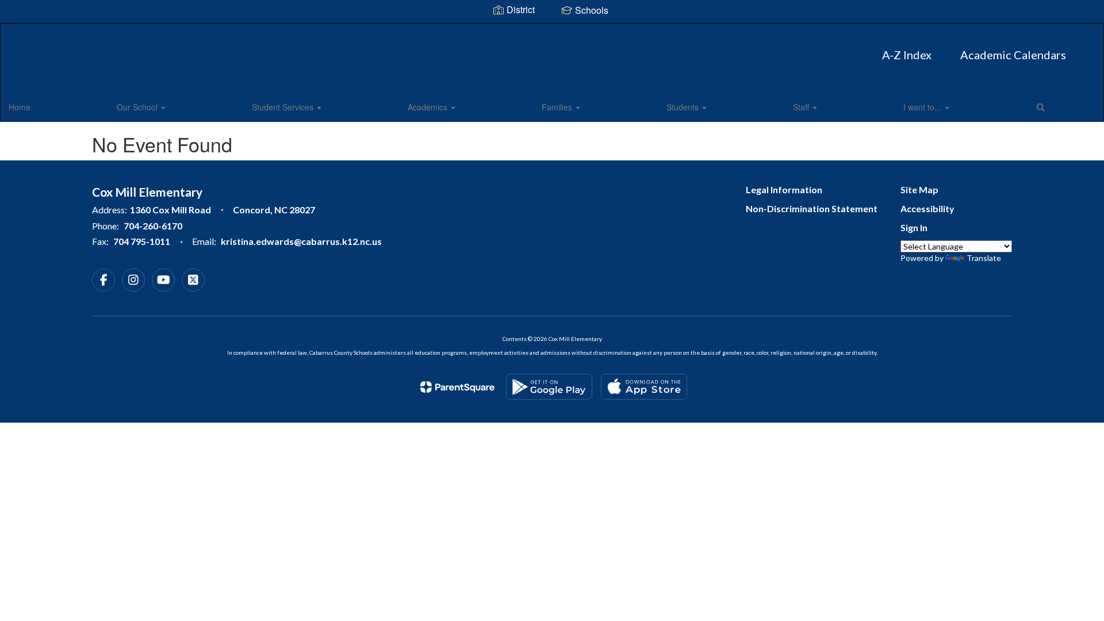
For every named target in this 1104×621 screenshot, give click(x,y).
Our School (138, 107)
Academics (429, 107)
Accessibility (927, 208)
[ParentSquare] (457, 387)
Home (19, 107)
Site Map (919, 189)
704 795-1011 (141, 241)
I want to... (923, 107)
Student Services (284, 107)
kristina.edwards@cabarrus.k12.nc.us (301, 241)
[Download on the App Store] (644, 387)
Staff (802, 107)
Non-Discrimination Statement (811, 208)
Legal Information (784, 189)
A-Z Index (906, 55)
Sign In (913, 227)
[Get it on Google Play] (549, 387)
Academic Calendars (1013, 55)
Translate (984, 258)
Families (558, 107)
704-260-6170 (153, 225)
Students (683, 107)
